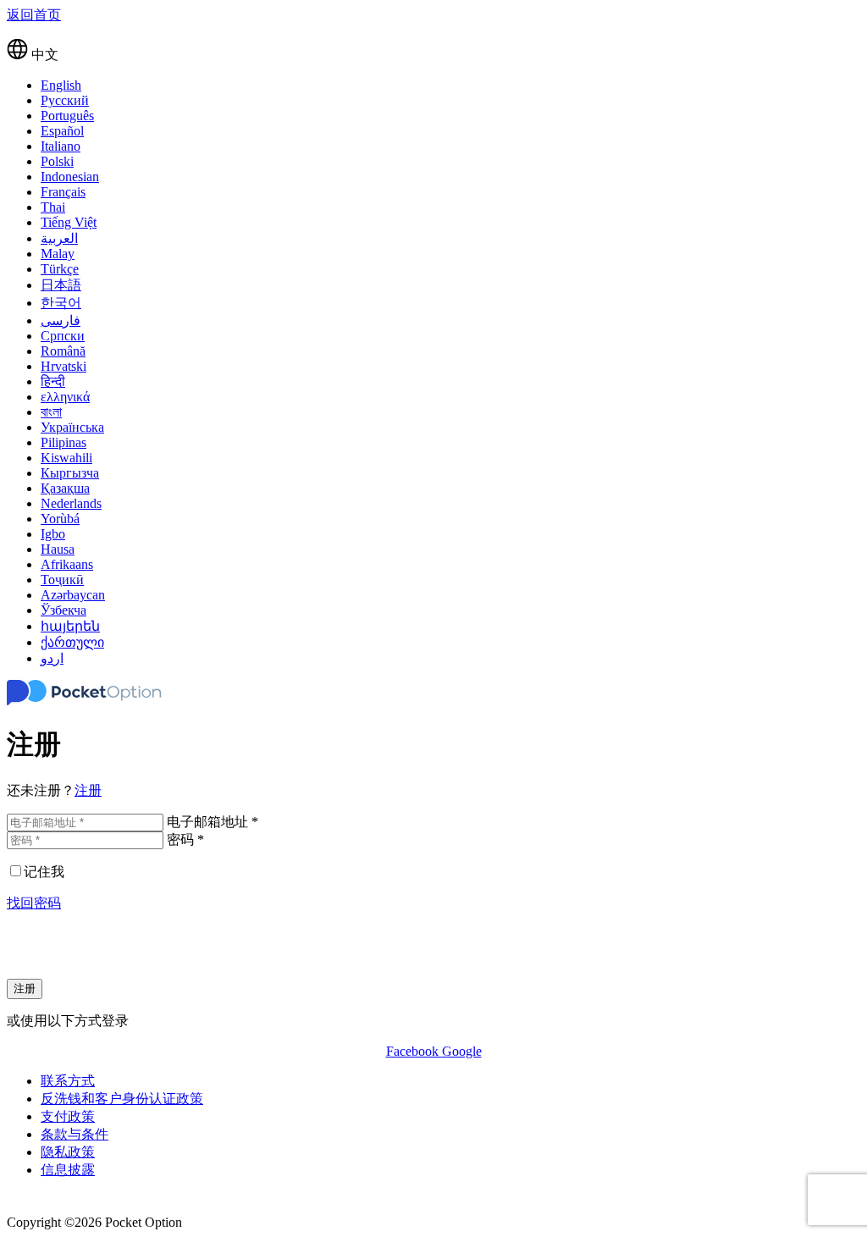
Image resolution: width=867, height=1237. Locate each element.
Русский (65, 100)
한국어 (61, 302)
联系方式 (68, 1081)
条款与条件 (74, 1134)
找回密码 (34, 903)
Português (67, 115)
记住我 (44, 871)
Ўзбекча (63, 610)
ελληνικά (65, 396)
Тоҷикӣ (62, 579)
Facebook (414, 1051)
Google (462, 1051)
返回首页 (34, 15)
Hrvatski (63, 366)
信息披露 (68, 1169)
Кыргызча (70, 473)
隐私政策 (68, 1152)
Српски (63, 336)
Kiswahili (66, 457)
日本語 (61, 285)
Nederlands (71, 503)
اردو (52, 658)
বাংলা (51, 412)
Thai (53, 207)
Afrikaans (67, 564)
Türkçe (60, 269)
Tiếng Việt (69, 222)
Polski (57, 161)
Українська (72, 427)
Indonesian (70, 176)
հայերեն (70, 626)
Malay (58, 253)
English (61, 85)
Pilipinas (63, 442)
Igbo (53, 534)
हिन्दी (53, 381)
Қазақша (65, 488)
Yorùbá (60, 518)
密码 (185, 839)
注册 (88, 790)
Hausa (58, 549)
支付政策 (68, 1116)
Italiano (60, 146)
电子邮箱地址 (212, 822)
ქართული (72, 642)
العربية (59, 238)
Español (62, 131)
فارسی (60, 320)
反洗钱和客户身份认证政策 (122, 1098)
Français (63, 192)
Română (63, 351)
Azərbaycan (73, 595)
